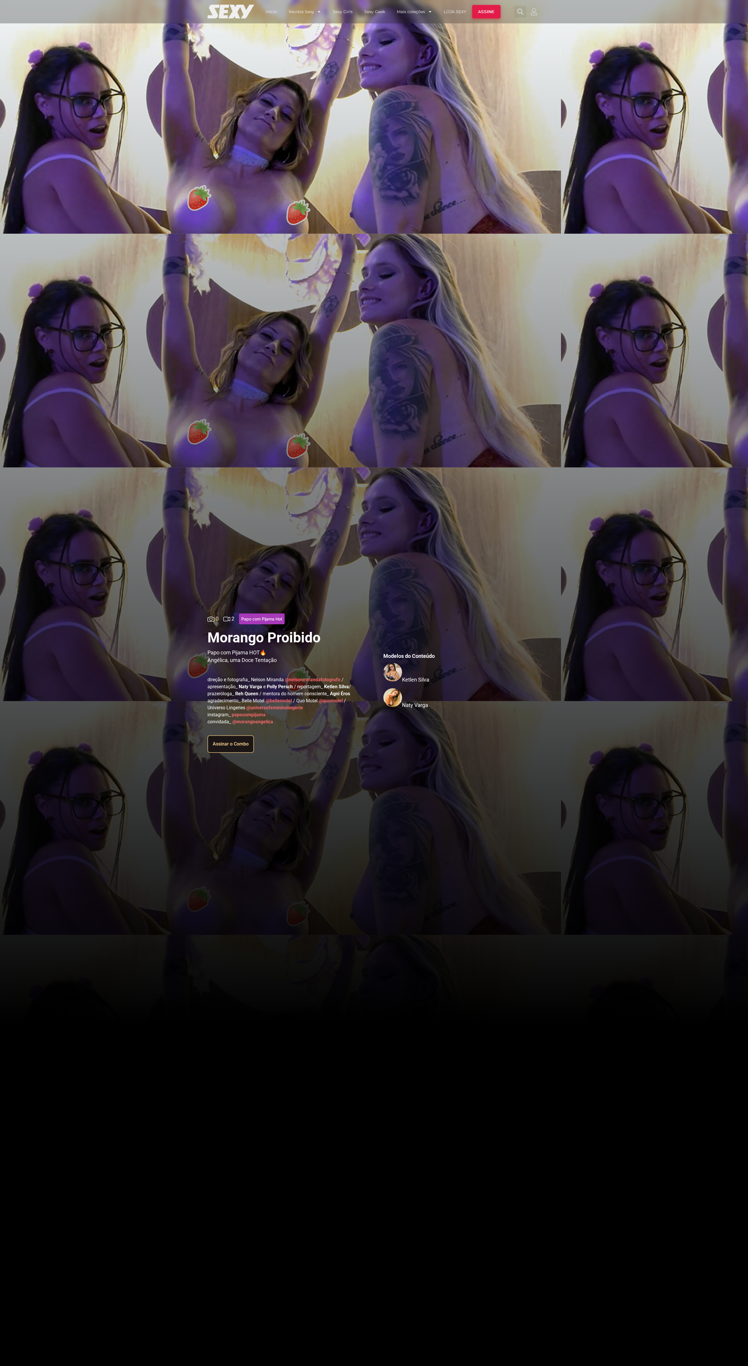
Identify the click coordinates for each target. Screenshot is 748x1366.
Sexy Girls (343, 11)
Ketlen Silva (415, 680)
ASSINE (486, 11)
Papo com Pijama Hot (261, 618)
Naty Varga (415, 705)
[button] (520, 12)
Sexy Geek (374, 11)
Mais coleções (411, 11)
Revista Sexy (301, 11)
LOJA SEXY (455, 11)
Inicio (271, 11)
